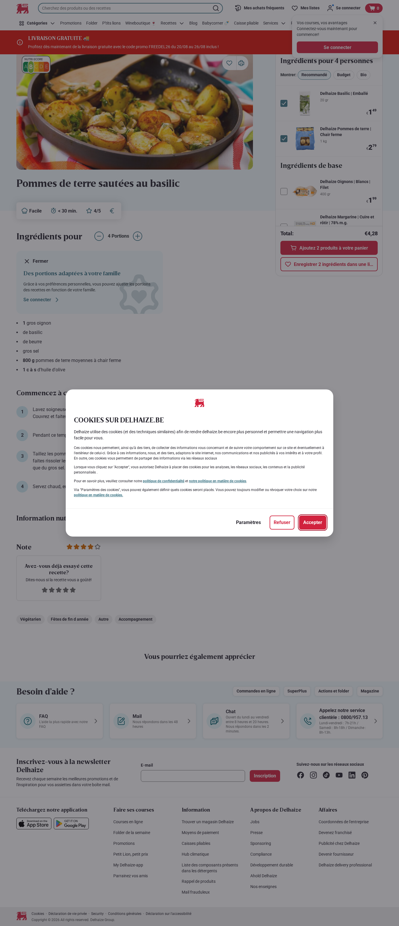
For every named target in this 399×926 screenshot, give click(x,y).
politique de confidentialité (163, 481)
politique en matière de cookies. (98, 495)
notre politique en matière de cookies (217, 481)
